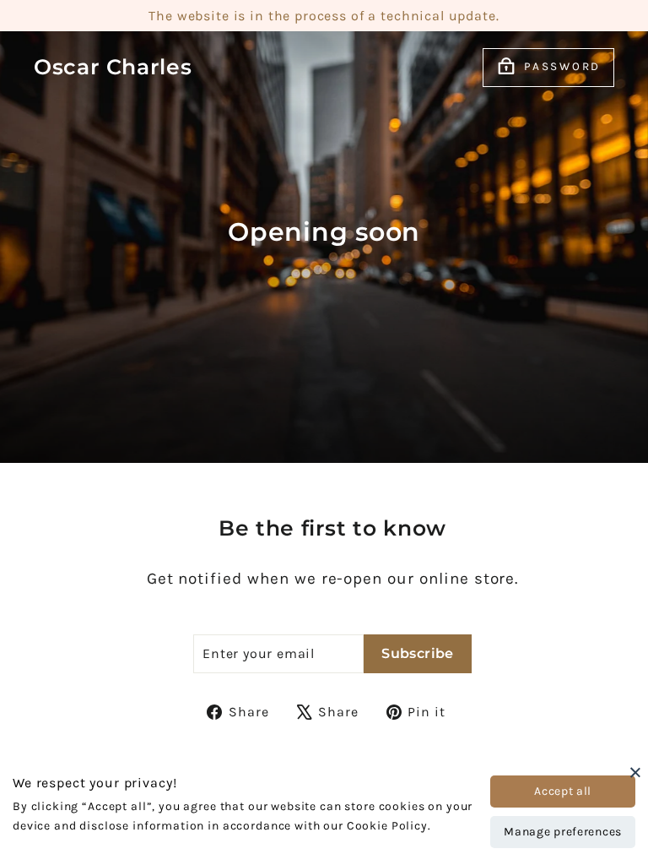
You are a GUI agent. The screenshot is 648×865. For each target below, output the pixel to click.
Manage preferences (563, 831)
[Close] (635, 772)
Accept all (562, 791)
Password (562, 66)
